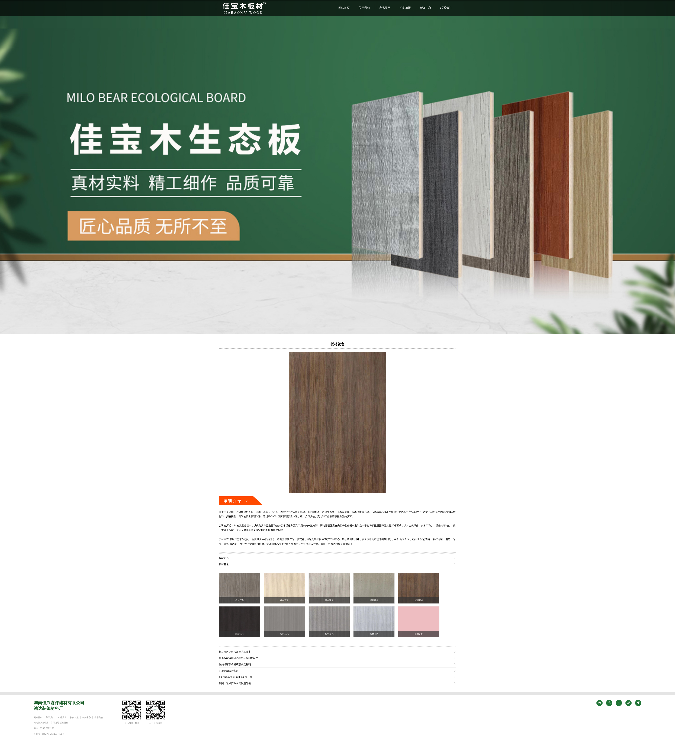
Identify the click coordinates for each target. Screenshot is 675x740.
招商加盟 (405, 7)
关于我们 (364, 7)
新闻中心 (425, 7)
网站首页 (344, 7)
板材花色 (337, 344)
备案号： (49, 734)
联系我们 (446, 7)
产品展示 (384, 7)
